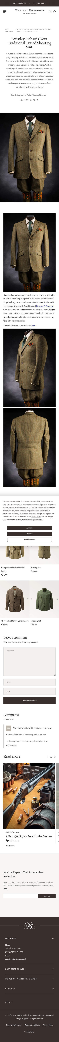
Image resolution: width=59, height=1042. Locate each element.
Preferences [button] (38, 520)
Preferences (29, 540)
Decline (29, 534)
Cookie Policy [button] (36, 517)
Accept (29, 528)
